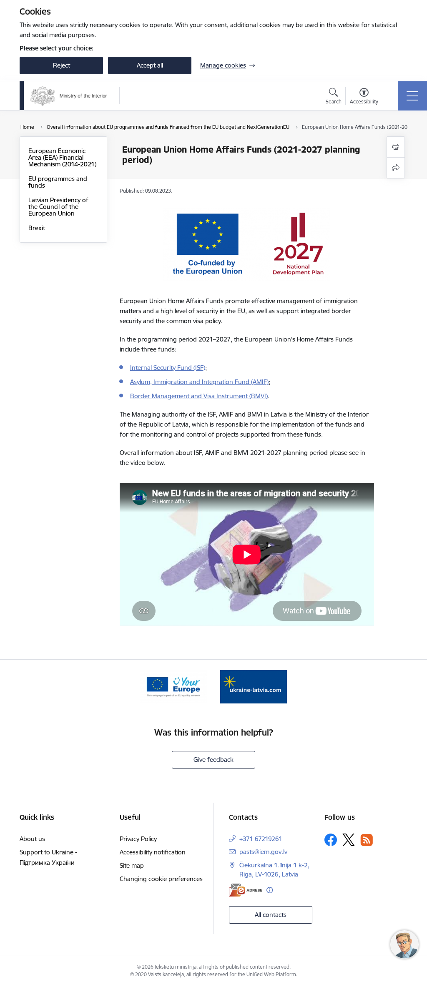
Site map (132, 865)
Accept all (150, 65)
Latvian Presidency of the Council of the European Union (58, 206)
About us (32, 839)
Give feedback (213, 759)
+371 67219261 (260, 839)
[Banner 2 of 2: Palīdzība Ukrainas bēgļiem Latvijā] (253, 686)
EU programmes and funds (57, 182)
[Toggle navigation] (412, 96)
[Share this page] (395, 168)
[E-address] (245, 890)
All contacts (270, 915)
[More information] (269, 890)
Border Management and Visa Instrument (189, 396)
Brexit (36, 228)
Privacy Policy (138, 839)
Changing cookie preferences (161, 879)
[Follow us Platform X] (348, 840)
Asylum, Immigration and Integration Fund (190, 382)
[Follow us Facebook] (330, 840)
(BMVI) (258, 396)
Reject (61, 65)
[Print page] (395, 147)
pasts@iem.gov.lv (263, 852)
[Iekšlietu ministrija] (69, 96)
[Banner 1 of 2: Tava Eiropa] (173, 686)
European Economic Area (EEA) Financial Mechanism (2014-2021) (62, 157)
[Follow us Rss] (366, 840)
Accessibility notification (153, 852)
